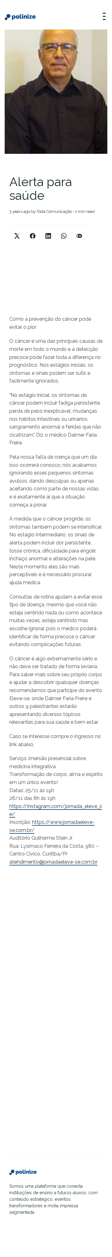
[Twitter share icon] (17, 230)
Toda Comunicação (54, 211)
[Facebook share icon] (32, 230)
